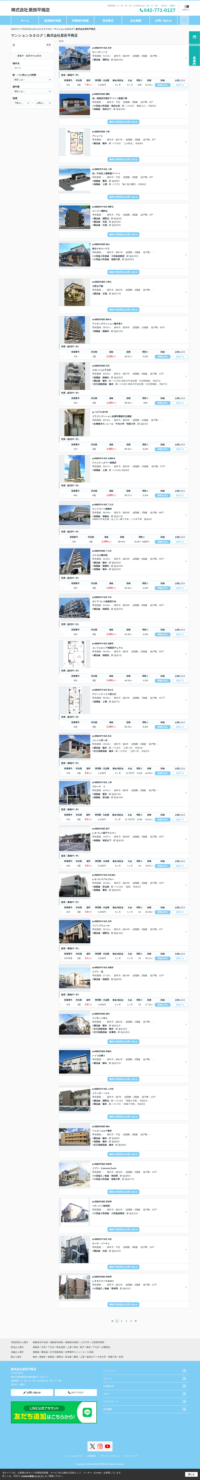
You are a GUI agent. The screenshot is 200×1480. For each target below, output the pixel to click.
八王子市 (98, 412)
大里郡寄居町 (97, 1342)
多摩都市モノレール (103, 424)
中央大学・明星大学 (125, 424)
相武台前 (115, 106)
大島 (108, 132)
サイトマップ (131, 1456)
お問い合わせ (163, 20)
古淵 (104, 225)
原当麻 (105, 797)
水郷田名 (111, 458)
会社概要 (135, 20)
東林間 (109, 1164)
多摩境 (112, 1032)
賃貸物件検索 (52, 20)
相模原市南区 (99, 94)
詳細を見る (163, 85)
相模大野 (115, 259)
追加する (180, 85)
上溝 (110, 169)
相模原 (105, 609)
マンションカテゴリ (74, 1456)
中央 (110, 597)
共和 (110, 48)
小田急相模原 (117, 256)
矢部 (104, 222)
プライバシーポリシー (110, 1456)
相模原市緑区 (99, 132)
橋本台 (109, 319)
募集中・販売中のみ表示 (30, 55)
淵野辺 (105, 59)
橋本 (104, 143)
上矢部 (110, 1089)
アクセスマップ (110, 1401)
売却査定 (108, 20)
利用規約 (92, 1456)
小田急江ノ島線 (101, 1176)
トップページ (109, 1371)
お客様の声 (108, 1386)
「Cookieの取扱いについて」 (32, 1476)
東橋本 (109, 1051)
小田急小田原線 (101, 106)
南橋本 (105, 331)
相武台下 (106, 109)
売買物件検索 (80, 20)
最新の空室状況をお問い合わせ (123, 122)
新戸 (108, 829)
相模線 (97, 109)
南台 (108, 244)
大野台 (109, 282)
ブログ (106, 1394)
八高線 (90, 1352)
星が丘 (110, 690)
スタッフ (107, 1378)
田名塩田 (111, 875)
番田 (104, 181)
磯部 (108, 94)
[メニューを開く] (184, 20)
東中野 (105, 412)
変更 (49, 45)
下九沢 (110, 504)
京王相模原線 (100, 384)
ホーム (25, 20)
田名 (108, 366)
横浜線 (97, 59)
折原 (121, 1357)
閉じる (191, 1474)
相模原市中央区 (100, 48)
